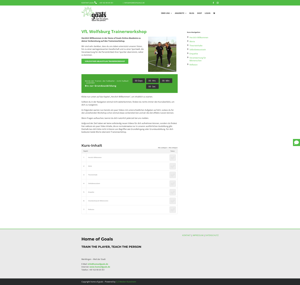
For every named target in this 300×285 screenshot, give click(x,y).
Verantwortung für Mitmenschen (98, 201)
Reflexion (91, 209)
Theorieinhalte (92, 175)
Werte (90, 166)
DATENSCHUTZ (212, 235)
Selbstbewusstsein (94, 183)
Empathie (91, 192)
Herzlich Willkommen (95, 157)
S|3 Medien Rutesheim (126, 281)
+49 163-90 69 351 (106, 3)
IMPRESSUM (198, 235)
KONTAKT (186, 235)
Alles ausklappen (162, 147)
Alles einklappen (173, 147)
